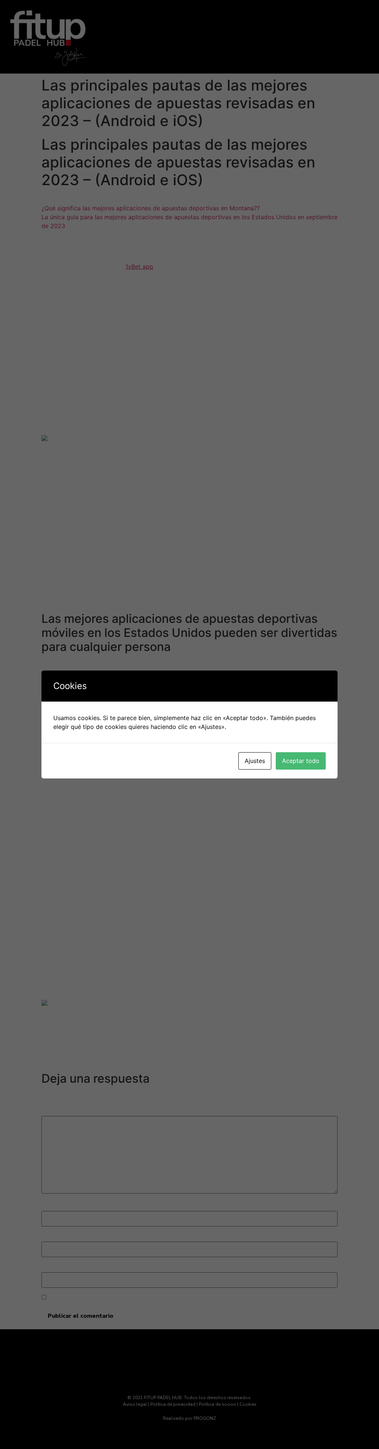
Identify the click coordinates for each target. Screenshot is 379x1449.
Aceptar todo (300, 760)
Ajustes (255, 760)
